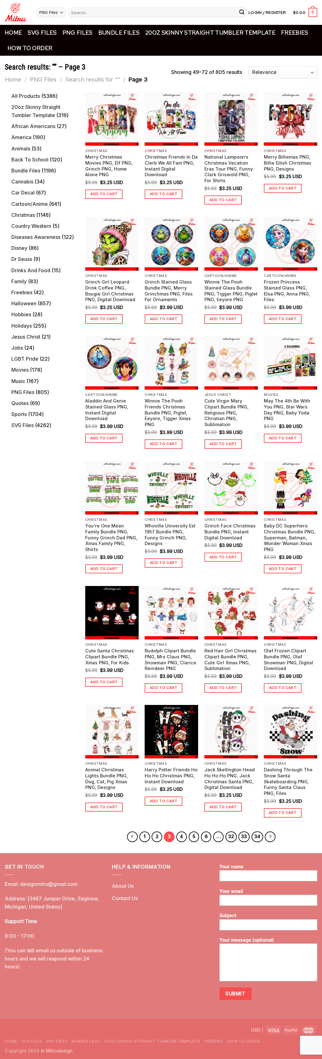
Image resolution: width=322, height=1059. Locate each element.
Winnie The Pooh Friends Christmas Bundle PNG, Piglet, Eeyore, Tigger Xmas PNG (168, 412)
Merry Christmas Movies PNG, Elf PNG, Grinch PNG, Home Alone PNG (109, 165)
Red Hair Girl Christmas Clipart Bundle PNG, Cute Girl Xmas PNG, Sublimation (230, 659)
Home (13, 32)
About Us (123, 886)
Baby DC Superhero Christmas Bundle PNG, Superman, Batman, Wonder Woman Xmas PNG (289, 537)
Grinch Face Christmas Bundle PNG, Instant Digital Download (230, 531)
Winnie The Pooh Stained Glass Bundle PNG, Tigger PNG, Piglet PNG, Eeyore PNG (231, 290)
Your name (231, 866)
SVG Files (42, 32)
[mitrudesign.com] (15, 12)
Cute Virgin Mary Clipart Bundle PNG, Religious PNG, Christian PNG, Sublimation (226, 412)
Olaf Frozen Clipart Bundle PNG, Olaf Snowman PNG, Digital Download (288, 659)
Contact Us (125, 898)
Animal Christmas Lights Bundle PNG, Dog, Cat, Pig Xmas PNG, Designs (106, 778)
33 (244, 836)
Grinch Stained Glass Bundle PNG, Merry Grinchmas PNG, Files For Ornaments (169, 290)
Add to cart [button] (104, 194)
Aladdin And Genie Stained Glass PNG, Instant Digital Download (106, 409)
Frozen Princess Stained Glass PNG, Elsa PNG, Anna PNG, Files (287, 290)
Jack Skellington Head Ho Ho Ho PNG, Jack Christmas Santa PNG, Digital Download (229, 778)
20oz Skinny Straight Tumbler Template (210, 32)
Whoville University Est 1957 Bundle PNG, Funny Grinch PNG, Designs (170, 534)
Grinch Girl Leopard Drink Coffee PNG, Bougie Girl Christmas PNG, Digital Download (110, 290)
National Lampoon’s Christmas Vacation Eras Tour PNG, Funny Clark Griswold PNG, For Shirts (228, 168)
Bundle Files (119, 32)
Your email (231, 891)
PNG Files (78, 32)
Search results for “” (92, 79)
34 (257, 836)
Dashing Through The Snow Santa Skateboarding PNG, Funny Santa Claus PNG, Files (288, 781)
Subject (227, 915)
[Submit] (241, 12)
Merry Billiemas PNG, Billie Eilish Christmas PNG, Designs (287, 162)
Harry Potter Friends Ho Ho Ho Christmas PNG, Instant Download (171, 775)
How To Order (30, 48)
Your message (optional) (246, 940)
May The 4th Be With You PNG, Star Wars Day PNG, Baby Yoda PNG (287, 409)
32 (231, 836)
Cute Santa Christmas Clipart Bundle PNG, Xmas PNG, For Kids (109, 656)
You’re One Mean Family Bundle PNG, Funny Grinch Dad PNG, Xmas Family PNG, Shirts (111, 537)
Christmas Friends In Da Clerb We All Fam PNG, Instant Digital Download (171, 165)
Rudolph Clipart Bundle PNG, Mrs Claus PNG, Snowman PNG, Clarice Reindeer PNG (170, 659)
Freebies (294, 32)
